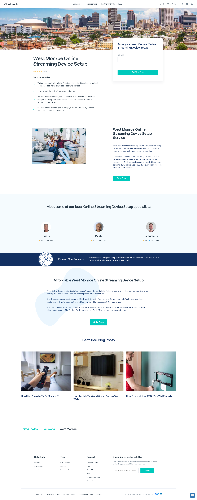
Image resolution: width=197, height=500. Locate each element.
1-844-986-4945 (169, 4)
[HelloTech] (11, 4)
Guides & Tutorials (94, 477)
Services (37, 463)
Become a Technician (68, 470)
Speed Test (91, 470)
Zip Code (121, 55)
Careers (63, 466)
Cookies (99, 494)
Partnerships (65, 463)
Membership (39, 466)
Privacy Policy (39, 494)
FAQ (88, 466)
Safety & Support (69, 494)
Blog (88, 474)
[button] (192, 495)
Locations (38, 470)
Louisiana (49, 429)
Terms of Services (53, 494)
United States (29, 429)
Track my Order (92, 463)
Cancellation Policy (86, 494)
